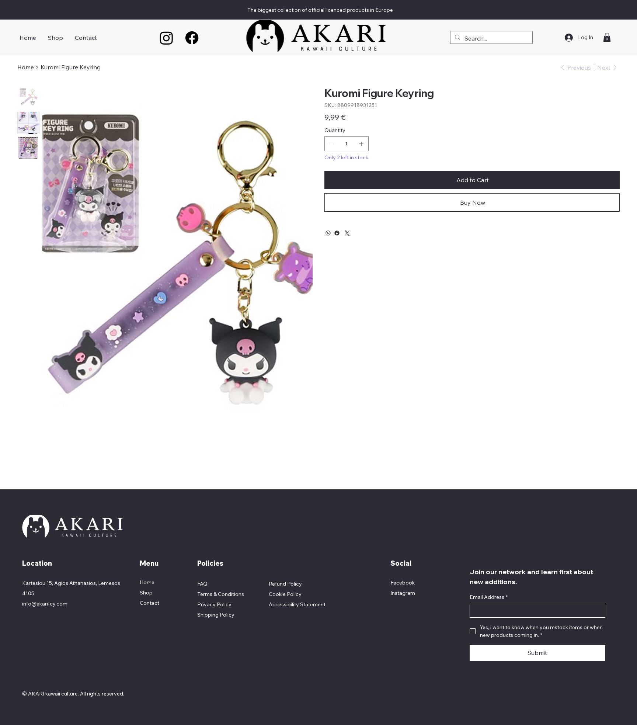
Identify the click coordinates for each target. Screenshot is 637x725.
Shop (146, 592)
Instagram (402, 593)
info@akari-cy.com (44, 603)
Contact (149, 603)
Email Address (489, 597)
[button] (607, 37)
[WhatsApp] (328, 233)
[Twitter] (347, 233)
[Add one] (361, 143)
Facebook (402, 582)
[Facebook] (192, 37)
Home (147, 582)
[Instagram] (166, 37)
